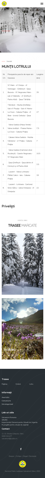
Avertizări (5, 397)
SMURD (4, 420)
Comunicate (6, 401)
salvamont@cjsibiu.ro (9, 438)
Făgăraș (4, 384)
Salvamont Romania (9, 417)
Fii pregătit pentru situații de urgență (15, 425)
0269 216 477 (7, 436)
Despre (11, 456)
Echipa (18, 456)
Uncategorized (7, 404)
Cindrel (18, 384)
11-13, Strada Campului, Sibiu (13, 434)
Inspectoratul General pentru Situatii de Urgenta (19, 422)
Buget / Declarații (29, 456)
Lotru (31, 384)
